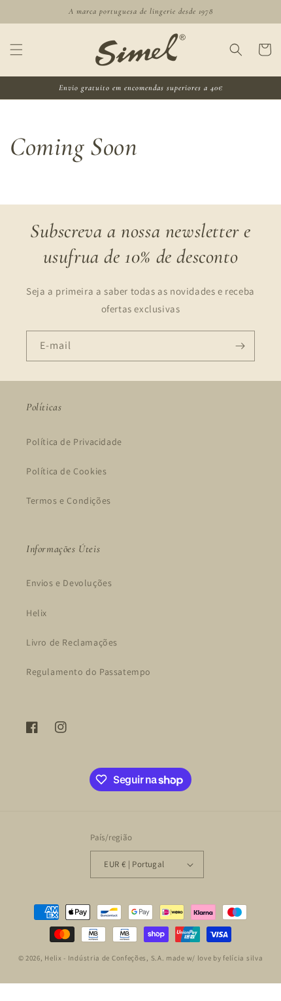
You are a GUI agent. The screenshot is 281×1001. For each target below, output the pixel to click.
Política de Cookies (66, 471)
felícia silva (243, 957)
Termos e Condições (68, 500)
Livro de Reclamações (72, 642)
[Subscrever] (239, 346)
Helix (36, 613)
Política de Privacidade (74, 442)
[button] (16, 49)
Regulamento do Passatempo (88, 672)
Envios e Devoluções (69, 583)
